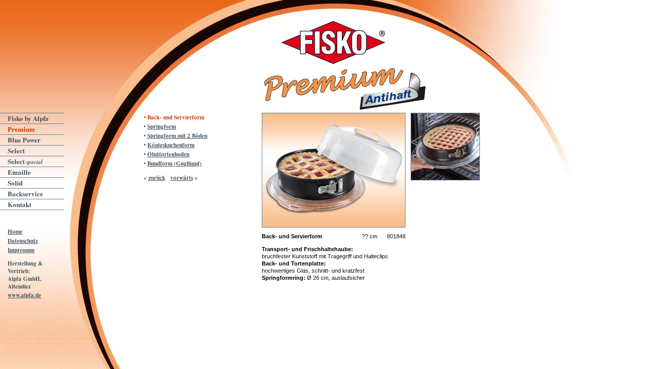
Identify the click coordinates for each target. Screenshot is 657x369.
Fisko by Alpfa (28, 118)
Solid (15, 183)
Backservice (25, 193)
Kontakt (19, 204)
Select (16, 150)
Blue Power (24, 140)
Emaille (19, 172)
